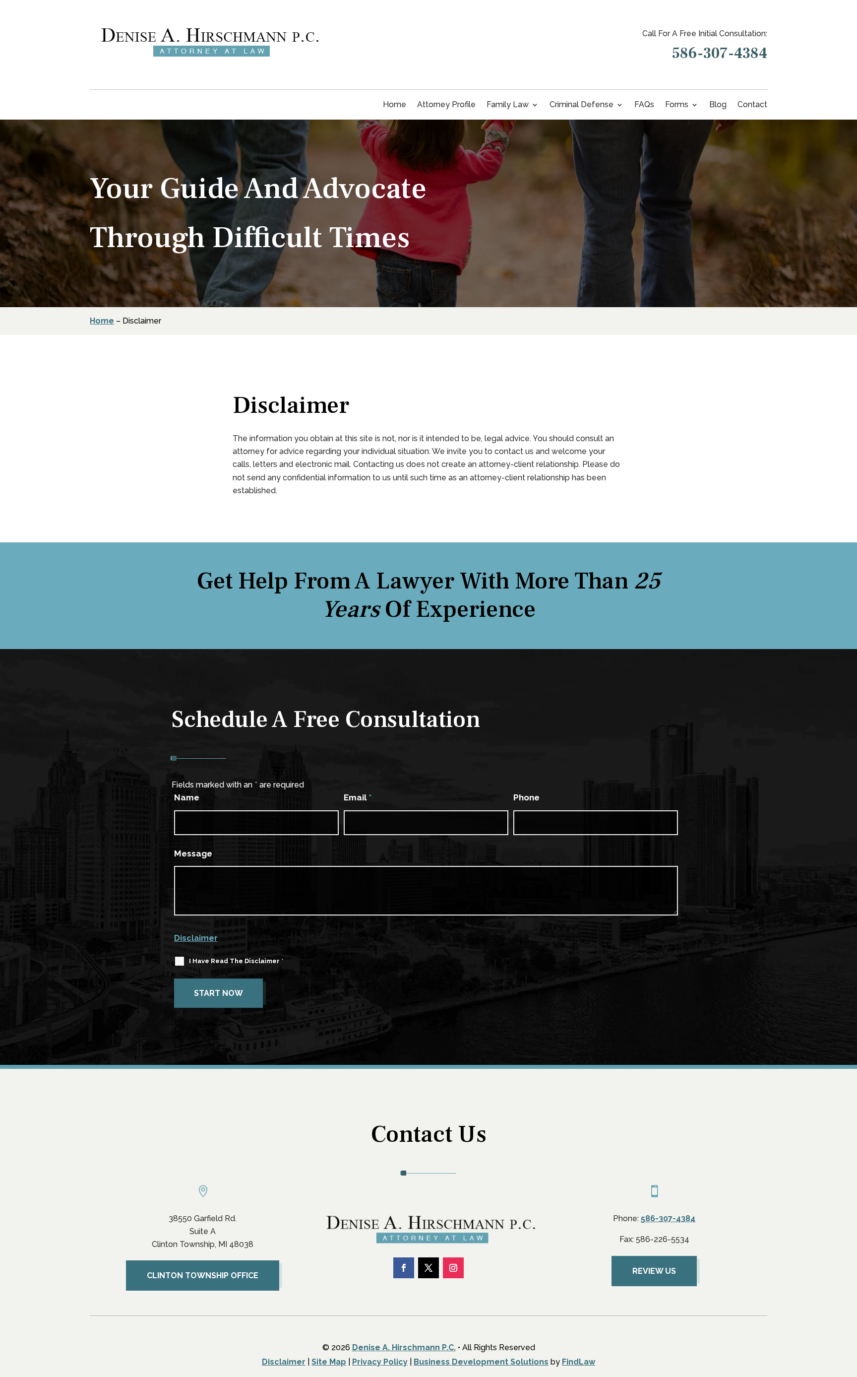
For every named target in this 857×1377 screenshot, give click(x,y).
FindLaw (578, 1362)
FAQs (644, 105)
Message (193, 853)
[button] (840, 1304)
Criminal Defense (581, 105)
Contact (752, 105)
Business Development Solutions (481, 1362)
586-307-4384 (719, 53)
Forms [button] (676, 105)
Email (357, 797)
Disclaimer (196, 938)
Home (394, 105)
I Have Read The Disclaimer (236, 961)
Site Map (328, 1362)
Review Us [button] (654, 1271)
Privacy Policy (380, 1362)
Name (186, 797)
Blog (718, 105)
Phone (526, 797)
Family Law (508, 105)
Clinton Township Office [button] (202, 1275)
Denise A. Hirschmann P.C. (404, 1347)
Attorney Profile (446, 105)
